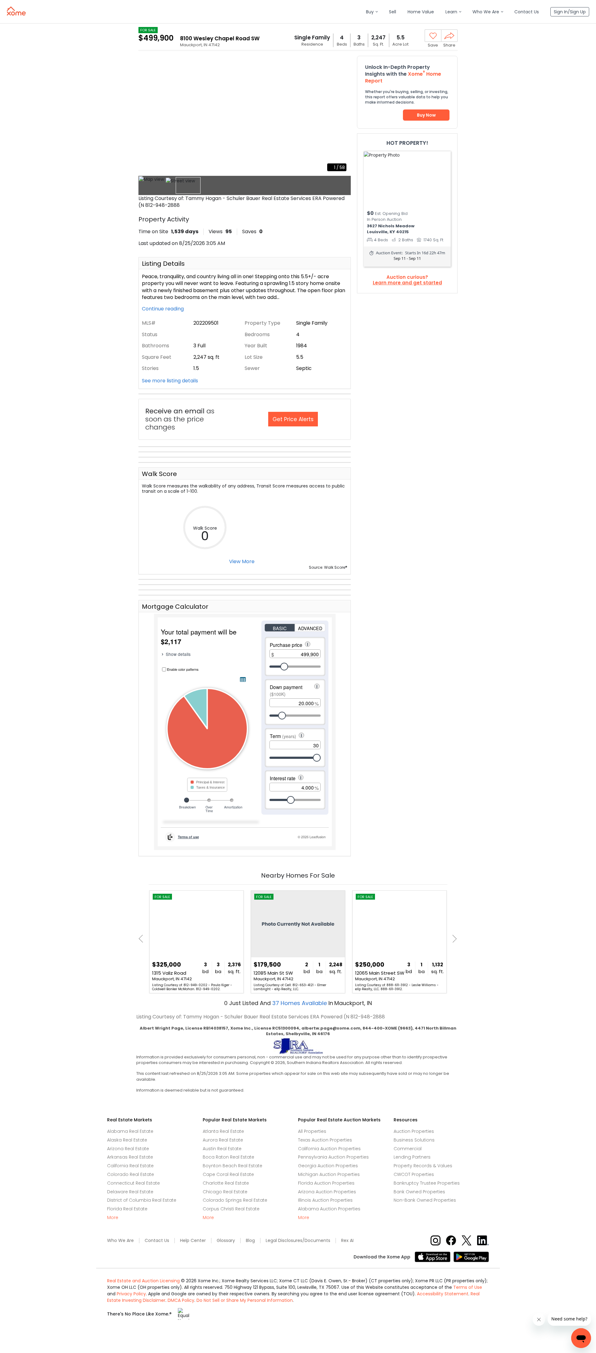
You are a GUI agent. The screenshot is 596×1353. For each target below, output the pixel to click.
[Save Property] (433, 36)
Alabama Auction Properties (329, 1209)
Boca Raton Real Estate (228, 1157)
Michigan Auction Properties (329, 1174)
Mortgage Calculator (175, 606)
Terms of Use (467, 1287)
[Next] (453, 938)
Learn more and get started (407, 283)
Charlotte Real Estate (226, 1183)
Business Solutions (414, 1140)
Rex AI (347, 1240)
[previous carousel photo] (146, 116)
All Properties (312, 1131)
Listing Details (163, 263)
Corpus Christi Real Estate (231, 1209)
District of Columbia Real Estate (141, 1200)
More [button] (112, 1217)
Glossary (226, 1240)
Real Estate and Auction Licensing (143, 1281)
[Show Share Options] (449, 35)
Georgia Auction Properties (328, 1166)
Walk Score (159, 474)
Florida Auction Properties (326, 1183)
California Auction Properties (329, 1149)
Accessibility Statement (442, 1294)
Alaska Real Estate (127, 1140)
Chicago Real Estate (225, 1192)
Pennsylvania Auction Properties (333, 1157)
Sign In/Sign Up (570, 12)
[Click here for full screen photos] (342, 64)
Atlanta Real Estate (223, 1131)
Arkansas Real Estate (130, 1157)
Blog (250, 1240)
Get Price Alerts (293, 419)
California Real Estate (130, 1166)
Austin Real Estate (222, 1149)
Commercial (408, 1149)
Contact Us (157, 1240)
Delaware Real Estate (130, 1192)
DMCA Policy (181, 1300)
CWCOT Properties (414, 1174)
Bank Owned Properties (419, 1192)
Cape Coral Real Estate (228, 1174)
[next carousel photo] (343, 116)
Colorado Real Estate (130, 1174)
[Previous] (143, 938)
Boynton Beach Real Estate (232, 1166)
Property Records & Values (423, 1166)
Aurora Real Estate (223, 1140)
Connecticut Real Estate (133, 1183)
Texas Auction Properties (325, 1140)
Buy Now (426, 115)
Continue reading (163, 308)
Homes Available (300, 1003)
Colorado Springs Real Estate (235, 1200)
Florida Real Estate (127, 1209)
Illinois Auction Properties (325, 1200)
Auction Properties (414, 1131)
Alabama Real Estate (130, 1131)
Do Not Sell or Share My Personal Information (244, 1300)
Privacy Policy (131, 1294)
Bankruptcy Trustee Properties (427, 1183)
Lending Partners (412, 1157)
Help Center (193, 1240)
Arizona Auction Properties (327, 1192)
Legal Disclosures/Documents (298, 1240)
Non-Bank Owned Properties (425, 1200)
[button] (371, 12)
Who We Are (120, 1240)
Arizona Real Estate (128, 1149)
